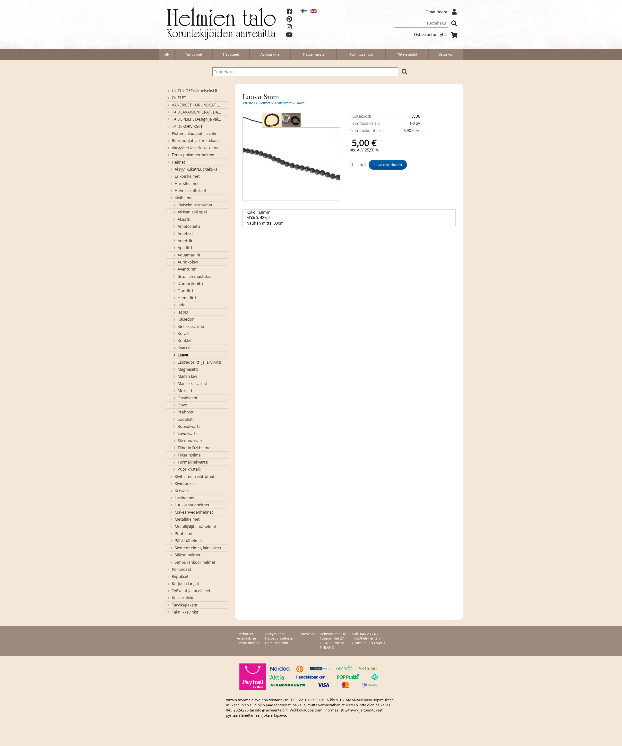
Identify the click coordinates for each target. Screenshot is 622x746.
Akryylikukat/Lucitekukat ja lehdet (198, 169)
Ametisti (185, 233)
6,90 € (409, 130)
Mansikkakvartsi (192, 383)
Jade (181, 304)
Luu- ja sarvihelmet (192, 505)
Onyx (182, 405)
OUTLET (179, 97)
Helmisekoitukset (190, 190)
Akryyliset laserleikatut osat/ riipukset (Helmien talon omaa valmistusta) (197, 147)
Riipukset (180, 576)
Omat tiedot (436, 12)
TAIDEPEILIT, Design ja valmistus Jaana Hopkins (197, 119)
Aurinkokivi (188, 262)
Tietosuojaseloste (279, 638)
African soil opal (192, 212)
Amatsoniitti (189, 226)
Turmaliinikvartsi (193, 462)
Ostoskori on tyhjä (431, 34)
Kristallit (182, 490)
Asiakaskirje (270, 54)
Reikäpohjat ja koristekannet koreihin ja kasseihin (197, 140)
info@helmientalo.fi (367, 638)
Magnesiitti (188, 369)
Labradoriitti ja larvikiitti (199, 362)
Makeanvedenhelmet (194, 512)
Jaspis (183, 312)
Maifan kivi (187, 376)
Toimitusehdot (361, 54)
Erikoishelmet (187, 176)
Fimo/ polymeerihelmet (193, 155)
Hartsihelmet (187, 183)
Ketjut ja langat (185, 583)
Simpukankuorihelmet (195, 562)
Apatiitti (185, 247)
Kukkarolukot (184, 597)
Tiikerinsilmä (189, 455)
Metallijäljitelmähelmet (195, 526)
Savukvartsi (188, 433)
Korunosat (181, 569)
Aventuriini (188, 269)
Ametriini (186, 240)
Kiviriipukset (186, 483)
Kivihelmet (184, 198)
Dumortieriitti (190, 283)
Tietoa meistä (314, 54)
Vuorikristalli (189, 469)
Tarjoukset (193, 54)
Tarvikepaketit (185, 605)
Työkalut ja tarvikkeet (191, 590)
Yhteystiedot (407, 54)
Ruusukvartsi (189, 426)
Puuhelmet (185, 533)
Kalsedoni (187, 319)
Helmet (178, 162)
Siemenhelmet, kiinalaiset (198, 548)
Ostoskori (446, 54)
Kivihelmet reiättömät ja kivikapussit (198, 476)
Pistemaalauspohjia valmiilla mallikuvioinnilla (197, 133)
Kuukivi (184, 340)
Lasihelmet (185, 497)
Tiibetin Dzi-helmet (195, 447)
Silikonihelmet (187, 555)
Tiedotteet (231, 54)
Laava (183, 355)
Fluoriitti (185, 290)
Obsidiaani (187, 398)
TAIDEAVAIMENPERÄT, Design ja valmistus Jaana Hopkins (197, 112)
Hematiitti (187, 297)
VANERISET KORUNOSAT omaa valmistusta (197, 105)
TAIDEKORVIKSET (187, 126)
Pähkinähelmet (188, 540)
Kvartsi (184, 348)
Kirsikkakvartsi (191, 326)
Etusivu (249, 103)
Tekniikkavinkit (185, 612)
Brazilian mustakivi (195, 276)
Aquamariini (189, 255)
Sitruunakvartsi (192, 440)
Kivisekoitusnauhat (195, 205)
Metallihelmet (187, 519)
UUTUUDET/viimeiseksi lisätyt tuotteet (197, 90)
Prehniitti (186, 412)
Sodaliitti (186, 419)
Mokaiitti (185, 390)
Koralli (183, 333)
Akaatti (184, 219)
